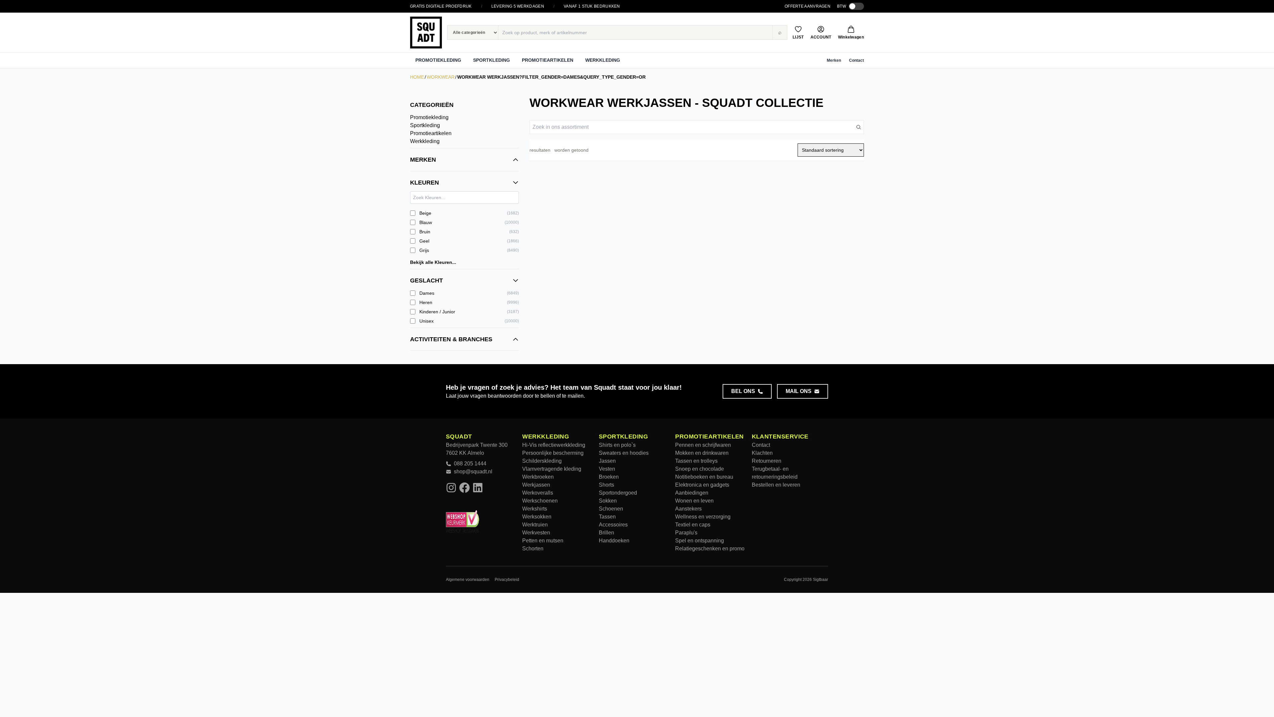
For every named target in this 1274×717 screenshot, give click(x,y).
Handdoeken (614, 540)
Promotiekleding (438, 60)
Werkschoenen (540, 501)
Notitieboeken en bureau (704, 477)
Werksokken (536, 516)
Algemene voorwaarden (467, 579)
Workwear (441, 77)
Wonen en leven (694, 501)
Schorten (532, 548)
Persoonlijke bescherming (553, 453)
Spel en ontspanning (699, 540)
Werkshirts (534, 509)
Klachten (762, 453)
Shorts (606, 485)
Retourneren (766, 461)
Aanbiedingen (691, 493)
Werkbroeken (538, 477)
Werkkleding (602, 60)
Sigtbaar (820, 579)
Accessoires (613, 524)
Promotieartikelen (547, 60)
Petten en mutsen (542, 540)
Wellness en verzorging (703, 516)
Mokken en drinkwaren (702, 453)
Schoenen (611, 509)
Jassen (607, 461)
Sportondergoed (618, 493)
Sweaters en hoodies (624, 453)
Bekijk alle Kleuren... (433, 262)
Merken (834, 60)
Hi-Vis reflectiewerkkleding (553, 445)
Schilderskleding (542, 461)
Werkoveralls (537, 493)
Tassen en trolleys (696, 461)
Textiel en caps (692, 524)
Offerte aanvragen (807, 6)
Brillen (606, 532)
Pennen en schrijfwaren (703, 445)
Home (417, 77)
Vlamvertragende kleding (551, 469)
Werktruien (535, 524)
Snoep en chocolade (699, 469)
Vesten (607, 469)
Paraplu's (686, 532)
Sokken (608, 501)
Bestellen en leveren (776, 485)
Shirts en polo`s (617, 445)
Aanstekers (688, 509)
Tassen (607, 516)
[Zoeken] (858, 127)
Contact (856, 60)
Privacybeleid (507, 579)
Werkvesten (536, 532)
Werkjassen (536, 485)
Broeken (609, 477)
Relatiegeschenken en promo (709, 548)
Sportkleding (491, 60)
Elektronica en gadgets (702, 485)
